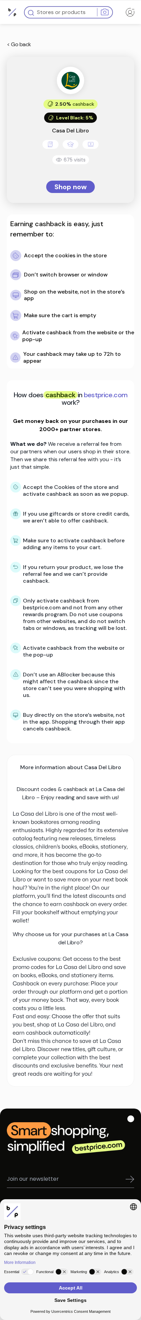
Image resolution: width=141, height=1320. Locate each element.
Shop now (70, 186)
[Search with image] (105, 12)
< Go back (19, 44)
